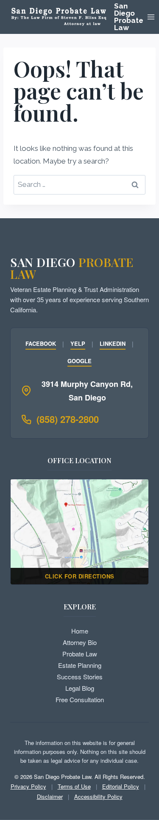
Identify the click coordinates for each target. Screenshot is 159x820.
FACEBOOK (40, 343)
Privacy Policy (28, 786)
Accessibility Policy (98, 796)
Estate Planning (79, 665)
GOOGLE (79, 361)
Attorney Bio (80, 642)
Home (79, 630)
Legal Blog (79, 688)
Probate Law (79, 653)
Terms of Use (74, 786)
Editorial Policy (120, 786)
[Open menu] (151, 16)
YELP (77, 343)
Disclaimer (50, 796)
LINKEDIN (113, 343)
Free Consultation (80, 699)
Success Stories (80, 676)
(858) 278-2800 (67, 419)
